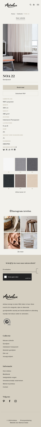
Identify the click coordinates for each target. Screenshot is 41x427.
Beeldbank (6, 374)
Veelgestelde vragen (9, 377)
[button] (12, 224)
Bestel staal (20, 87)
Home (13, 14)
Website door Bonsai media (19, 423)
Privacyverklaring (26, 420)
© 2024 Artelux (12, 420)
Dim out (5, 353)
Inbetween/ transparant (10, 347)
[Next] (36, 47)
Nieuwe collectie (8, 340)
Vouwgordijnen (8, 356)
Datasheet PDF (21, 93)
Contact (5, 387)
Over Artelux (7, 371)
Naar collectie (20, 18)
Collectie (20, 14)
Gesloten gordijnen (9, 350)
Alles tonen (19, 192)
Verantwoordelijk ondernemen (13, 381)
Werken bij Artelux (9, 384)
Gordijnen (6, 344)
